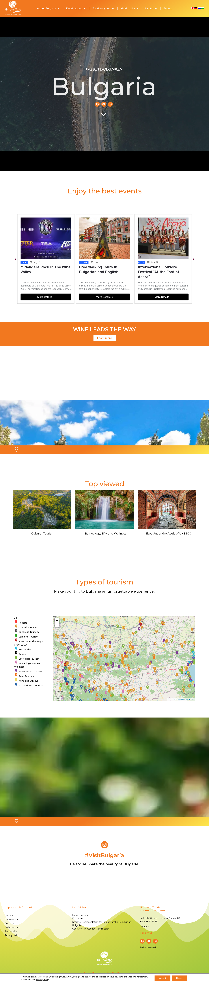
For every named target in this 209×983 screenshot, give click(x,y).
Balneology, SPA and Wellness (105, 533)
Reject (179, 978)
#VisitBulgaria (104, 69)
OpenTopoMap (178, 699)
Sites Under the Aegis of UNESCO (168, 533)
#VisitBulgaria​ (104, 855)
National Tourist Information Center (153, 909)
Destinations (74, 8)
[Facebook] (97, 104)
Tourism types (101, 8)
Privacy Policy (42, 979)
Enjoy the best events (104, 191)
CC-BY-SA (190, 699)
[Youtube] (103, 104)
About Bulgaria (46, 8)
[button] (15, 259)
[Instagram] (110, 104)
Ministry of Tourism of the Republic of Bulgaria (104, 973)
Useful (149, 8)
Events (168, 8)
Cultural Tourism (42, 533)
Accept (162, 978)
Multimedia (128, 8)
